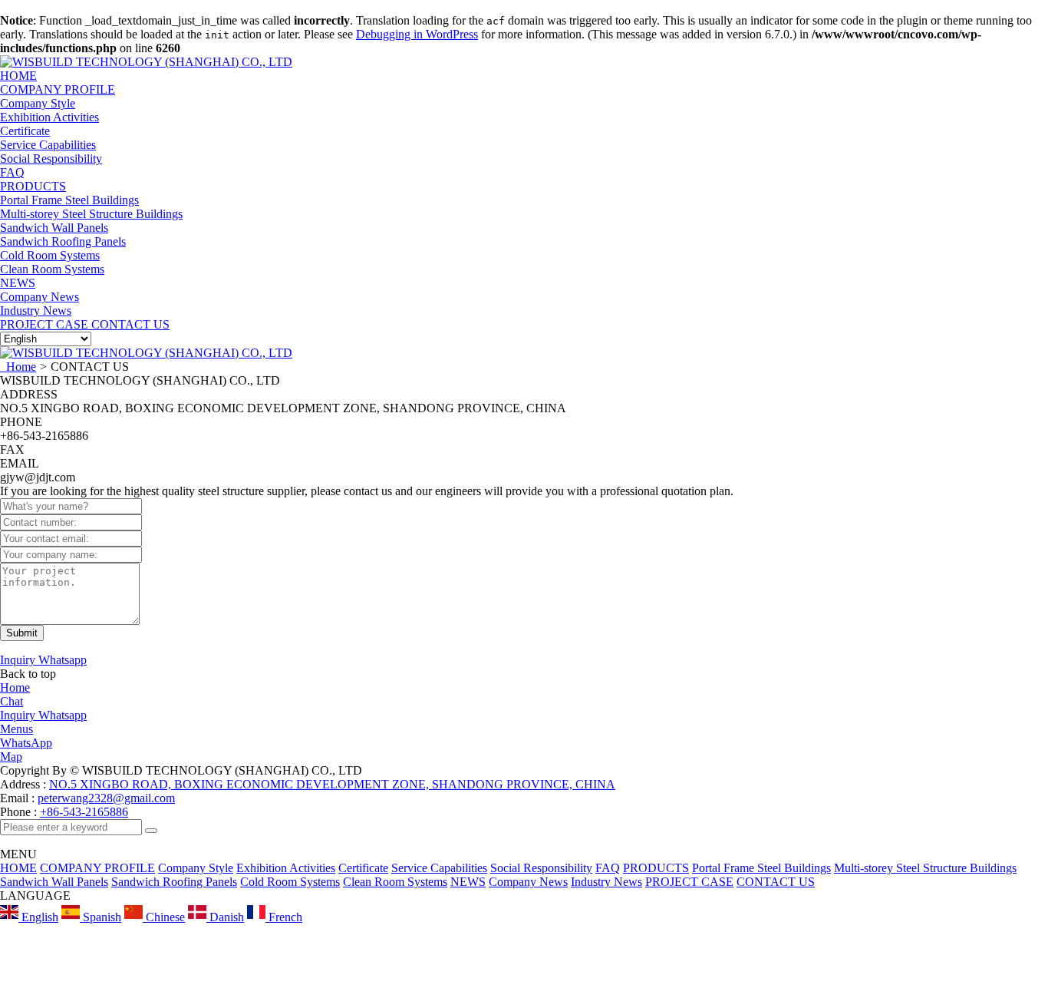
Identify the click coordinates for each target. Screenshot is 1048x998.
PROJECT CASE (689, 881)
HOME (18, 867)
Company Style (195, 867)
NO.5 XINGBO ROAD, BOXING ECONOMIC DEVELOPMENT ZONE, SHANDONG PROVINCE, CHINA (332, 784)
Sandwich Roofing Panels (174, 881)
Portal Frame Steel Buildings (761, 867)
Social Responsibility (541, 867)
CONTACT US (776, 881)
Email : (19, 798)
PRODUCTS (33, 186)
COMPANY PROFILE (57, 89)
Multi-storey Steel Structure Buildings (925, 867)
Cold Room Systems (290, 881)
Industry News (606, 881)
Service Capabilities (439, 867)
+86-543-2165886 (84, 811)
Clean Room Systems (395, 881)
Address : (24, 784)
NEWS (17, 282)
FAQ (607, 867)
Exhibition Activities (285, 867)
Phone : (18, 811)
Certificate (363, 867)
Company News (528, 881)
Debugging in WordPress (417, 34)
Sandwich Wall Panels (54, 881)
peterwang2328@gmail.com (106, 798)
